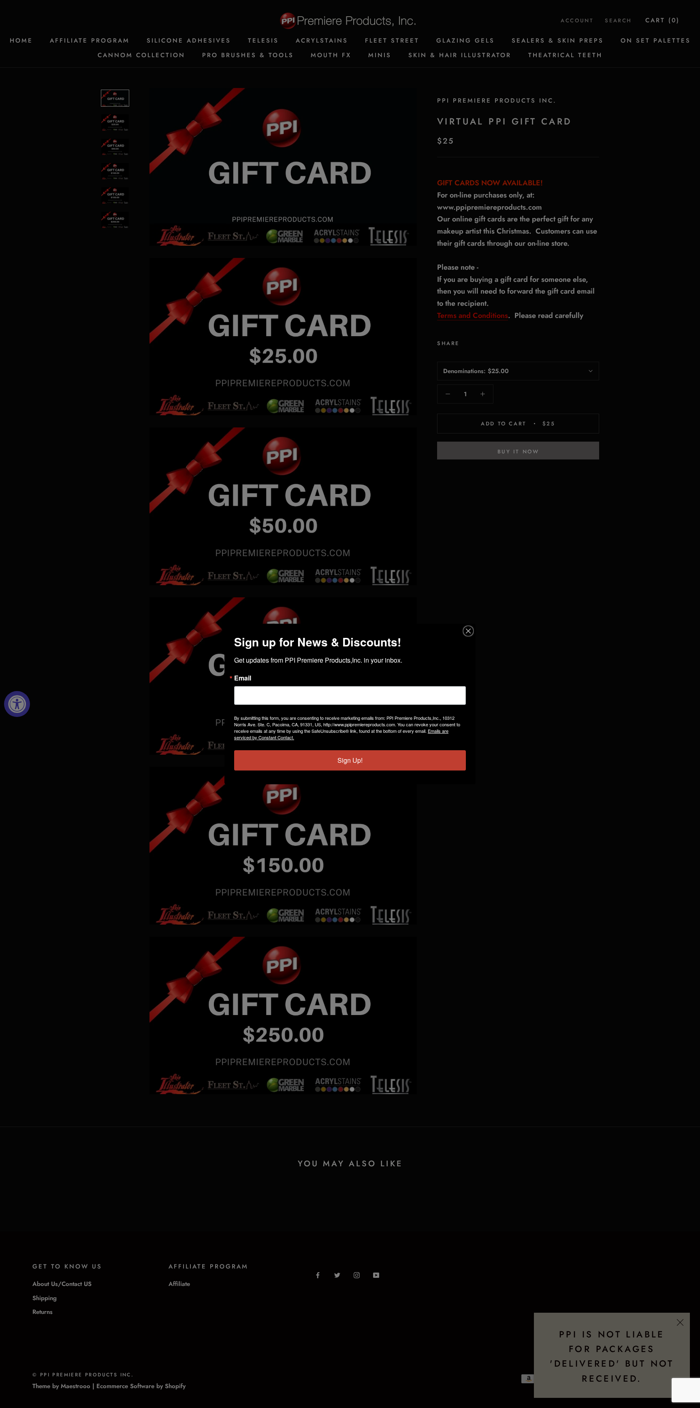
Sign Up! (350, 760)
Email (242, 678)
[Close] (468, 631)
